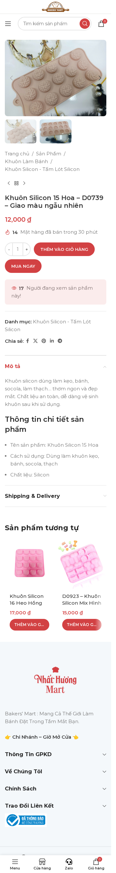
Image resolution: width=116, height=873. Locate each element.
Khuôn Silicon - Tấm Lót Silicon (42, 169)
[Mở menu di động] (8, 23)
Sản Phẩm (48, 154)
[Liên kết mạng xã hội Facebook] (27, 341)
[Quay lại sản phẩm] (16, 183)
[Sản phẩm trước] (9, 183)
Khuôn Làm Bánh (26, 161)
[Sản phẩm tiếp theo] (24, 183)
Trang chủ (17, 154)
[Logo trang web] (55, 6)
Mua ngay (23, 266)
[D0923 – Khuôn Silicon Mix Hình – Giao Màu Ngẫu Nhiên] (82, 564)
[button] (11, 78)
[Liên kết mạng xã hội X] (35, 341)
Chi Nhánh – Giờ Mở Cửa (41, 737)
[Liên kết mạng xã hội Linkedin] (52, 341)
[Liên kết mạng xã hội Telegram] (60, 341)
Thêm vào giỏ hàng (64, 249)
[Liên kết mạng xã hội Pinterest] (44, 341)
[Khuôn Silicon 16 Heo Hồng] (29, 564)
